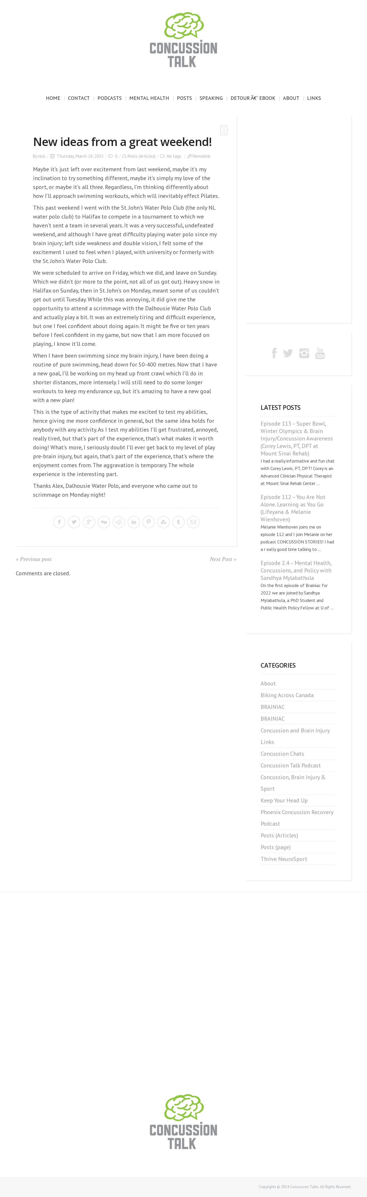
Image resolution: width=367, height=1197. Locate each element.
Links (314, 98)
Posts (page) (276, 847)
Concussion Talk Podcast (291, 765)
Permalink (201, 156)
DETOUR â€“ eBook (253, 98)
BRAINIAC (273, 707)
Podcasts (109, 98)
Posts (184, 98)
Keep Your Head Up (284, 800)
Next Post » (223, 559)
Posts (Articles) (141, 156)
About (291, 98)
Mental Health (149, 98)
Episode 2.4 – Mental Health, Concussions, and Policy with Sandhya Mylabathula (296, 570)
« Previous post (34, 559)
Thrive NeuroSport (284, 859)
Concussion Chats (282, 753)
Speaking (211, 98)
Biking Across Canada (287, 695)
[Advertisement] (298, 219)
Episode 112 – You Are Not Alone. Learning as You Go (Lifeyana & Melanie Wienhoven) (293, 508)
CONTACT (79, 98)
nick (41, 156)
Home (53, 98)
